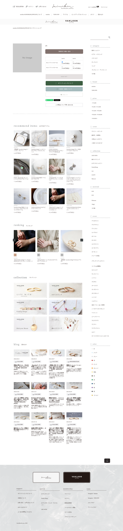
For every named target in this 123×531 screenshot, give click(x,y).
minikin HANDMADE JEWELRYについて (31, 14)
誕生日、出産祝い (96, 135)
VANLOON (56, 14)
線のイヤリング (96, 159)
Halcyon (94, 178)
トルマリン (95, 301)
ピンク (95, 364)
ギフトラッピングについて (25, 493)
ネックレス (95, 62)
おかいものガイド (22, 507)
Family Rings (44, 498)
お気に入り (65, 94)
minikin (48, 14)
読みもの (100, 14)
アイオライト (95, 220)
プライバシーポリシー (70, 516)
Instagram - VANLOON (93, 498)
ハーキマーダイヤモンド (98, 309)
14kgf (93, 204)
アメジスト (95, 228)
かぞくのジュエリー (97, 163)
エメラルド (95, 232)
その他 (93, 73)
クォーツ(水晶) (95, 255)
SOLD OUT (64, 76)
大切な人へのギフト (97, 139)
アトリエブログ (92, 507)
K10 (93, 195)
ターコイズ (95, 285)
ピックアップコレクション (79, 14)
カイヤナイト (95, 244)
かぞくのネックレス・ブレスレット (49, 503)
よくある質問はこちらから (25, 512)
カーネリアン (95, 248)
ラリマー (94, 324)
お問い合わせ (42, 6)
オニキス (94, 240)
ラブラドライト (96, 328)
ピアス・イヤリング (97, 54)
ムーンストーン (96, 316)
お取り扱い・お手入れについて (26, 502)
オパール (94, 236)
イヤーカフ (95, 58)
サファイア (95, 270)
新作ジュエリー (96, 50)
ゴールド (96, 395)
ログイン (30, 6)
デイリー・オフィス (97, 131)
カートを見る (93, 7)
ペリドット (95, 312)
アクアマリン (95, 224)
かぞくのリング (45, 493)
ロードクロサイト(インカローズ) (100, 336)
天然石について (22, 498)
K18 (93, 191)
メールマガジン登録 (70, 507)
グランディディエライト (98, 261)
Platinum (94, 200)
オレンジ (96, 368)
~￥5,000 (94, 103)
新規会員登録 (20, 6)
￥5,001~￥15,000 (96, 106)
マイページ (104, 7)
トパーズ (94, 297)
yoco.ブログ (91, 502)
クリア (95, 352)
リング (93, 66)
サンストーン (95, 274)
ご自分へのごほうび (97, 143)
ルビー (93, 332)
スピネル (94, 281)
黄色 (95, 372)
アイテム (65, 14)
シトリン (94, 277)
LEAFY (93, 175)
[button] (14, 240)
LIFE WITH (94, 155)
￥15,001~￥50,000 (96, 110)
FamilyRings (95, 167)
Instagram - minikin (93, 493)
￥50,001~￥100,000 (97, 114)
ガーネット (95, 252)
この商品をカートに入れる (115, 524)
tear (92, 171)
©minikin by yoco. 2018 (21, 523)
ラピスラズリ (95, 320)
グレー (95, 356)
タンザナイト (95, 289)
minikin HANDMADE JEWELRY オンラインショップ (27, 28)
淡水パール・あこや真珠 (98, 305)
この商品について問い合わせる (64, 105)
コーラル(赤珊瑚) (96, 266)
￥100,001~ (95, 118)
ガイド (92, 14)
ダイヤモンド (95, 293)
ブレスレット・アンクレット (99, 70)
